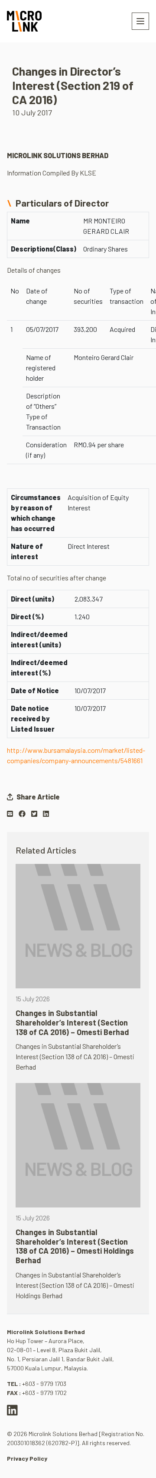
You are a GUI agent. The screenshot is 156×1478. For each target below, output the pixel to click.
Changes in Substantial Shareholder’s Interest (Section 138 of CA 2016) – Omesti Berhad (72, 1022)
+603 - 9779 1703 (44, 1383)
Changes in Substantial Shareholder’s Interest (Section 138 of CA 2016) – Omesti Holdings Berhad (75, 1246)
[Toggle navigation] (140, 21)
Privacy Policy (27, 1458)
